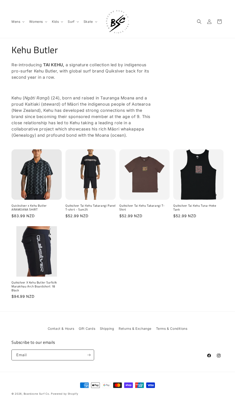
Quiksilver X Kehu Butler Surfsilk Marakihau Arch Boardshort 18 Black (34, 286)
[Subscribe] (89, 355)
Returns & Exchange (135, 328)
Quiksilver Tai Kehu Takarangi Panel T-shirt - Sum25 (90, 207)
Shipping (107, 328)
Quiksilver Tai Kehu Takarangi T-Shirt (142, 207)
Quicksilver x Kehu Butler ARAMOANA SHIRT (29, 207)
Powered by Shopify (64, 393)
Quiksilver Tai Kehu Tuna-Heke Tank (194, 207)
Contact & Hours (61, 328)
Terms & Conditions (171, 328)
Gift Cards (87, 328)
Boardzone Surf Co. (37, 393)
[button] (17, 21)
